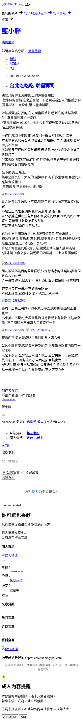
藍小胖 (11, 31)
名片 (13, 68)
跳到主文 (8, 42)
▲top (5, 445)
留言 (40, 422)
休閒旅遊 (34, 51)
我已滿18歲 (10, 717)
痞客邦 (31, 422)
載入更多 (8, 452)
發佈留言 (8, 477)
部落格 (14, 64)
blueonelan (9, 399)
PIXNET (18, 665)
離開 (23, 717)
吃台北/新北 (35, 438)
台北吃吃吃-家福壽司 (32, 85)
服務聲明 (43, 669)
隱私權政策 (71, 665)
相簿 (13, 59)
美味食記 (33, 433)
